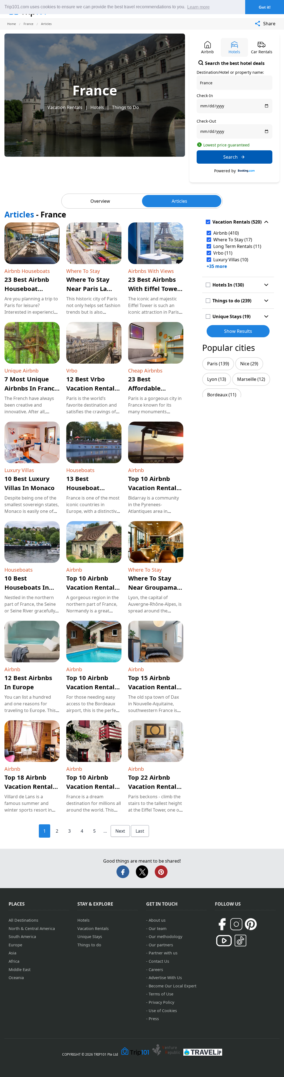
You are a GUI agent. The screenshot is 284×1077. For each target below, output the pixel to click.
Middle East (20, 969)
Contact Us (159, 961)
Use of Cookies (163, 1010)
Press (154, 1018)
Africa (14, 961)
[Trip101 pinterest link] (251, 924)
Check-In (205, 95)
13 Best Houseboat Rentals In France (92, 487)
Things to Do (125, 107)
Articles (179, 201)
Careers (156, 969)
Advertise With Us (165, 977)
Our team (157, 928)
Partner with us (163, 953)
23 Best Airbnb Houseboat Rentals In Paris (28, 288)
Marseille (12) (251, 379)
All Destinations (23, 920)
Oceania (16, 977)
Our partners (161, 944)
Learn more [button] (198, 7)
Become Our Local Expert (172, 986)
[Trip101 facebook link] (222, 924)
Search (230, 157)
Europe (15, 944)
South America (22, 936)
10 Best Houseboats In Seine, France (26, 587)
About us (157, 920)
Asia (12, 953)
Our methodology (165, 936)
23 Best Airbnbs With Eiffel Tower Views (154, 288)
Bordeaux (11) (221, 395)
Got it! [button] (265, 7)
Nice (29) (249, 364)
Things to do (89, 944)
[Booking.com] (246, 170)
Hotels (97, 107)
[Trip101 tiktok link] (240, 940)
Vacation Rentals (64, 107)
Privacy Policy (161, 1002)
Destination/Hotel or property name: (230, 72)
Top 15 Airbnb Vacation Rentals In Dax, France (153, 686)
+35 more (217, 266)
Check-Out (206, 121)
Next (120, 831)
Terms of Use (161, 994)
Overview (100, 201)
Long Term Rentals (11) (237, 246)
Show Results (238, 331)
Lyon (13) (216, 379)
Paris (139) (218, 364)
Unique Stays (89, 936)
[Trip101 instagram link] (236, 924)
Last (140, 831)
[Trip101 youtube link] (224, 941)
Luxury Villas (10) (230, 260)
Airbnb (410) (226, 233)
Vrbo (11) (222, 253)
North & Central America (32, 928)
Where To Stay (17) (232, 240)
